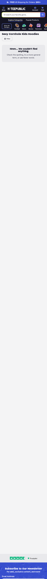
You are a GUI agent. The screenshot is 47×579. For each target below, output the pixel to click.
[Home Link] (16, 8)
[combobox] (21, 14)
